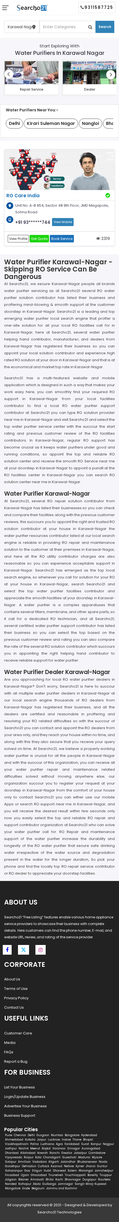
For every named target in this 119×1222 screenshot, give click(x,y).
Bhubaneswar (87, 1162)
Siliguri (37, 1171)
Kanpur (96, 1144)
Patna (34, 1144)
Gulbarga (49, 1184)
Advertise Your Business (25, 1106)
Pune (8, 1135)
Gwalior (66, 1153)
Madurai (84, 1157)
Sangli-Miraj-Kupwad (90, 1184)
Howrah (42, 1153)
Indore (66, 1140)
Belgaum (38, 1188)
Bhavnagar (73, 1179)
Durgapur (89, 1179)
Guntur (102, 1166)
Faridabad (71, 1144)
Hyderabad (89, 1135)
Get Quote (39, 238)
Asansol (56, 1166)
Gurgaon (43, 1135)
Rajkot (46, 1148)
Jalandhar (68, 1162)
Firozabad (12, 1175)
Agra (59, 1144)
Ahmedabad (14, 1140)
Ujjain (25, 1175)
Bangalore (72, 1135)
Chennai (20, 1135)
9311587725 (98, 7)
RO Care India (23, 195)
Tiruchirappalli (75, 1175)
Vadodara (39, 1162)
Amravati (37, 1179)
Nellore (69, 1166)
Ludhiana (47, 1144)
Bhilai (50, 1179)
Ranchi (55, 1153)
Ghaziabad (39, 1175)
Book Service (62, 238)
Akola (37, 1184)
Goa (27, 1171)
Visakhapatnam (17, 1144)
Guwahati (69, 1157)
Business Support (19, 1115)
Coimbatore (97, 1153)
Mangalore (12, 1188)
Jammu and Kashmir (61, 1188)
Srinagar (73, 1148)
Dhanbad (12, 1153)
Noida (103, 1162)
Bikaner (23, 1179)
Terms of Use (16, 988)
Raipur (28, 1157)
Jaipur (41, 1140)
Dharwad (59, 1171)
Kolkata (30, 1140)
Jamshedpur (104, 1171)
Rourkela (104, 1179)
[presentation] (8, 74)
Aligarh (53, 1162)
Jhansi (90, 1166)
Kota (38, 1157)
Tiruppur (106, 1175)
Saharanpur (14, 1171)
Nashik (24, 1148)
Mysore (97, 1157)
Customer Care (18, 1033)
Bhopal (88, 1140)
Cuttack (43, 1166)
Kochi (59, 1179)
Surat (85, 1144)
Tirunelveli (55, 1175)
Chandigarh (52, 1157)
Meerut (35, 1148)
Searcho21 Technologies (59, 1212)
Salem (72, 1171)
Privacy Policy (16, 998)
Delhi (31, 1135)
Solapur (10, 1162)
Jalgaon (11, 1179)
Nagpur (108, 1144)
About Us (12, 979)
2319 (105, 238)
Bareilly (92, 1175)
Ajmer (80, 1166)
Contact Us (14, 1007)
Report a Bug (15, 1061)
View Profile (18, 238)
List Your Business (19, 1087)
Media (9, 1042)
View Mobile (63, 222)
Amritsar (24, 1162)
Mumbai (57, 1135)
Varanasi (59, 1148)
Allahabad (27, 1153)
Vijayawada (13, 1157)
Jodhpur (11, 1148)
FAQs (8, 1052)
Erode (26, 1188)
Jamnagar (65, 1184)
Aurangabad (91, 1148)
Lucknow (54, 1140)
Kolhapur (24, 1184)
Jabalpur (80, 1153)
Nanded (11, 1184)
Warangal (86, 1171)
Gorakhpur (12, 1166)
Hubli (47, 1171)
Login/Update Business (24, 1096)
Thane (77, 1140)
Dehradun (29, 1166)
